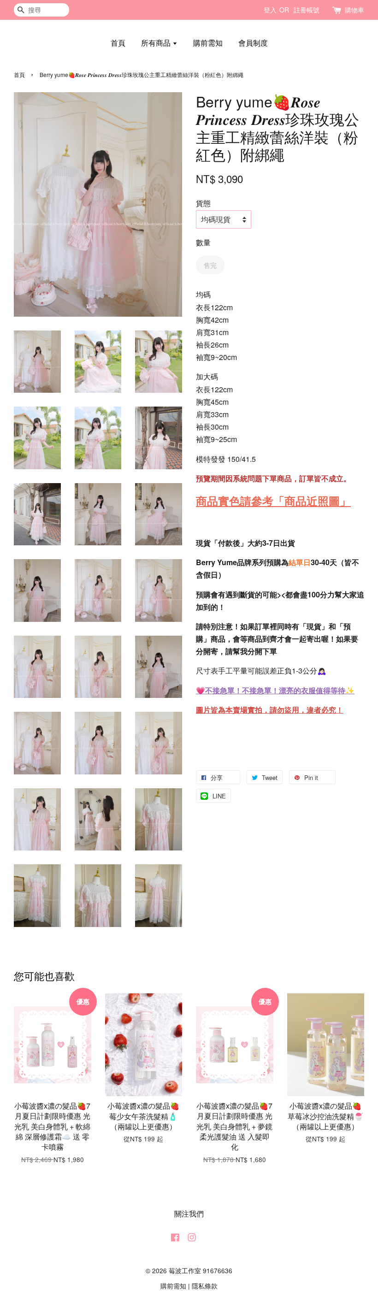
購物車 (354, 9)
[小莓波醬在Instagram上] (192, 1238)
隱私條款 (205, 1285)
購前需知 (208, 42)
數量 (203, 242)
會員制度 (253, 42)
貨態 (203, 203)
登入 (270, 9)
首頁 (118, 42)
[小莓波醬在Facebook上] (175, 1238)
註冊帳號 (306, 9)
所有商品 (156, 42)
